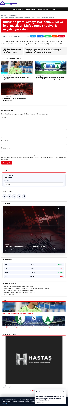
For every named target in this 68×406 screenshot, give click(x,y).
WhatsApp (47, 36)
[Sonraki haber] (62, 208)
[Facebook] (4, 196)
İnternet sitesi (5, 148)
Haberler (3, 15)
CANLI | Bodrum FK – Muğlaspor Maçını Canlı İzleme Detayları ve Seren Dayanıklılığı (26, 288)
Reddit (54, 36)
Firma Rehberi (30, 9)
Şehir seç (7, 180)
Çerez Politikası (43, 9)
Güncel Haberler (18, 9)
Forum (53, 9)
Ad (2, 134)
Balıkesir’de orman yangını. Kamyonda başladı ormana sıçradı (20, 292)
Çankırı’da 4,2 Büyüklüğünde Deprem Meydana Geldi (18, 290)
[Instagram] (14, 196)
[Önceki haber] (58, 208)
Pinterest (61, 36)
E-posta (4, 141)
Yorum (4, 117)
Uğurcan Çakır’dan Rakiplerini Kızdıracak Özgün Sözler (18, 286)
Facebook (40, 36)
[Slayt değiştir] (30, 390)
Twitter (33, 36)
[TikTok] (24, 196)
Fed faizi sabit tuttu (9, 294)
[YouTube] (19, 196)
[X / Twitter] (9, 196)
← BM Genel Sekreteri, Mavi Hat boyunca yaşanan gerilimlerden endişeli (12, 50)
